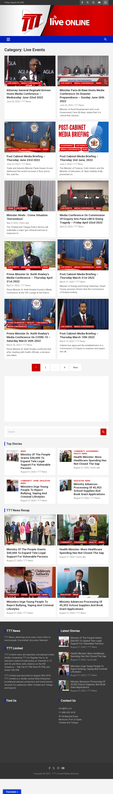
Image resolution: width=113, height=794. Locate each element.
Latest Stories (70, 631)
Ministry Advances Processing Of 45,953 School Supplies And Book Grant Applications (89, 489)
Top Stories (14, 444)
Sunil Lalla (24, 223)
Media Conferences (30, 83)
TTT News (26, 101)
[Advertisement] (56, 399)
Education (45, 481)
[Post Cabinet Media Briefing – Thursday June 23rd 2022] (30, 137)
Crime (10, 208)
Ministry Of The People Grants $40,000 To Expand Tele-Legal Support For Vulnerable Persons (35, 461)
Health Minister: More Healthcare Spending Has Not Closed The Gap (90, 460)
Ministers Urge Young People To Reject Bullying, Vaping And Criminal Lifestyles (34, 491)
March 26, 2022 (14, 345)
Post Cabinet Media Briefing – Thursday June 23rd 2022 (26, 158)
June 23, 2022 (13, 164)
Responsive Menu (105, 2)
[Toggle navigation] (8, 39)
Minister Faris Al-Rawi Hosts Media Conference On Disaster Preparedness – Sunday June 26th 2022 (82, 96)
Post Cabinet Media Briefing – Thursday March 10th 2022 (79, 335)
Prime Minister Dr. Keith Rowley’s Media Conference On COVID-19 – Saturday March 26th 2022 (28, 337)
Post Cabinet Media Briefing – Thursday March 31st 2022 (79, 276)
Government (67, 146)
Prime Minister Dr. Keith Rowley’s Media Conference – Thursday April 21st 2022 (30, 277)
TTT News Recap (17, 510)
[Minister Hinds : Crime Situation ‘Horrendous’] (30, 196)
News (98, 83)
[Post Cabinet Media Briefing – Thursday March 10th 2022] (83, 314)
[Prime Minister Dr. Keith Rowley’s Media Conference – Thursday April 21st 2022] (30, 254)
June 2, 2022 (66, 164)
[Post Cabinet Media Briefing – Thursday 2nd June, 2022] (83, 137)
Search (103, 432)
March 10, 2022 (67, 341)
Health (30, 323)
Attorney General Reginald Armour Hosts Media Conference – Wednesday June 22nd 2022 (29, 94)
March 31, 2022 (67, 282)
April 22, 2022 (66, 226)
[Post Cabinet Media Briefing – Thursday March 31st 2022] (83, 254)
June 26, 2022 (66, 105)
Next (75, 367)
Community (79, 451)
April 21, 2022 (13, 285)
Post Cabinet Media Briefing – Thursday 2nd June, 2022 (79, 158)
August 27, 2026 (28, 472)
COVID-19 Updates (16, 323)
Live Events (13, 83)
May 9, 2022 (12, 223)
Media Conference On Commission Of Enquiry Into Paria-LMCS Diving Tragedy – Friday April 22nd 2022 (82, 218)
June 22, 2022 (13, 101)
